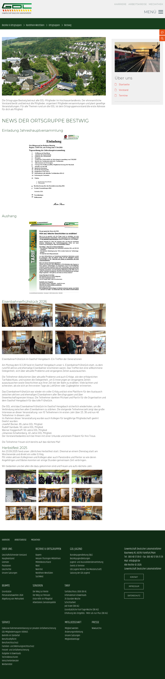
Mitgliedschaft (73, 622)
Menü (150, 12)
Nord (37, 566)
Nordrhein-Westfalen (35, 25)
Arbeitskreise (137, 4)
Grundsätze (6, 591)
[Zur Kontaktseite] (162, 32)
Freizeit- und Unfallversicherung (15, 650)
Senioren (38, 585)
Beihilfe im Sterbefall (11, 635)
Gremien (5, 562)
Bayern (39, 555)
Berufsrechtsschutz (10, 643)
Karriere (120, 4)
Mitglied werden (71, 628)
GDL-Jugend (76, 549)
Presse (95, 622)
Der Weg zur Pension (41, 595)
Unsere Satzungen (9, 573)
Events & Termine (77, 566)
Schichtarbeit (70, 602)
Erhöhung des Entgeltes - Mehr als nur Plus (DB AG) (86, 613)
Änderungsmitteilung (74, 632)
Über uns (7, 549)
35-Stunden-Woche (72, 599)
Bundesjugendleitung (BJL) (81, 555)
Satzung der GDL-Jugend (80, 573)
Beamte (6, 585)
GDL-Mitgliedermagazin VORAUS (15, 632)
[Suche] (162, 38)
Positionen (6, 566)
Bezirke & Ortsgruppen (12, 25)
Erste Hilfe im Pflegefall (42, 599)
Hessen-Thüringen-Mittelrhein (48, 558)
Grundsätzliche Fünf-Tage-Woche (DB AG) (82, 609)
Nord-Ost (39, 569)
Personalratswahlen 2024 (12, 595)
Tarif (67, 585)
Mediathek (156, 4)
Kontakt (134, 577)
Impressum (134, 586)
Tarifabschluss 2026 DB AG (75, 591)
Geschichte (6, 569)
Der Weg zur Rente (40, 591)
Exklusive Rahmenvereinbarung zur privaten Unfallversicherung (29, 628)
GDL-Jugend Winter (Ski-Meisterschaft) (86, 569)
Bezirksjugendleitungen (80, 558)
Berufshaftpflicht (9, 639)
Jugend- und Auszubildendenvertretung (86, 562)
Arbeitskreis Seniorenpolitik (44, 602)
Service (6, 622)
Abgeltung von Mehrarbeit (13, 599)
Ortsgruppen (54, 25)
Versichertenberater (10, 661)
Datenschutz (134, 595)
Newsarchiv (96, 628)
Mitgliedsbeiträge (72, 639)
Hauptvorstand (8, 558)
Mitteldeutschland (43, 562)
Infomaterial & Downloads (75, 595)
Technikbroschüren (10, 657)
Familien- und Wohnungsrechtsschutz (18, 646)
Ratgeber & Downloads (11, 653)
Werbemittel (7, 664)
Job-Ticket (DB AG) (72, 606)
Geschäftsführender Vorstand (14, 555)
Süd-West (39, 576)
